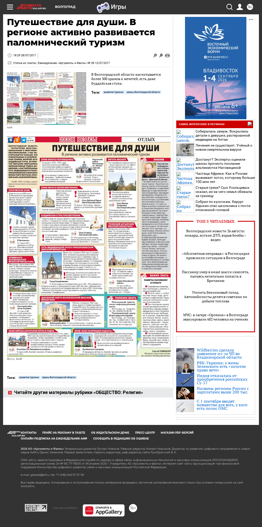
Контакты (28, 432)
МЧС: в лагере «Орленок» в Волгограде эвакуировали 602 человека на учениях (215, 317)
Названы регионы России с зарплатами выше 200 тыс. (223, 390)
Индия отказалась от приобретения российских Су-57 (222, 379)
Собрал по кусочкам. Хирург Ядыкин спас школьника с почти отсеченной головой (222, 206)
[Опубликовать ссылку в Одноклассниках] (17, 140)
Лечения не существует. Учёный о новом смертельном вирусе (223, 147)
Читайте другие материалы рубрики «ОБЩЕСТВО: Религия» (78, 392)
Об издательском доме (110, 432)
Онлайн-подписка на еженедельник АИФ (54, 438)
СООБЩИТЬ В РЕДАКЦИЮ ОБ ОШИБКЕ (121, 438)
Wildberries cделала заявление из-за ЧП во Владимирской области (219, 353)
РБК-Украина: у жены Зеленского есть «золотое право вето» (221, 366)
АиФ (9, 127)
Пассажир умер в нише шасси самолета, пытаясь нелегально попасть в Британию (215, 276)
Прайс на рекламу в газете (63, 432)
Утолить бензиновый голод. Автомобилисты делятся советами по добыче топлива (215, 296)
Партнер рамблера (65, 507)
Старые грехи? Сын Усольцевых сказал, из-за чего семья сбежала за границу (223, 191)
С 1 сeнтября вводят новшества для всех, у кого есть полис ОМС (222, 404)
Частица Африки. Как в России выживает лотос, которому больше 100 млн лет (225, 177)
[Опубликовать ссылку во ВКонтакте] (10, 140)
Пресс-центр (145, 432)
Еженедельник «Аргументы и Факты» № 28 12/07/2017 (74, 63)
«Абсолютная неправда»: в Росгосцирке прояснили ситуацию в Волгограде (215, 255)
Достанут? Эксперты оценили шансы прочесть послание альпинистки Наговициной (220, 163)
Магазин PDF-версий (177, 432)
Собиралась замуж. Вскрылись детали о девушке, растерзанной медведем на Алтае (222, 135)
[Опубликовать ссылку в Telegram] (23, 140)
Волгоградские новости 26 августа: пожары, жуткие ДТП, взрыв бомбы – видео (215, 235)
